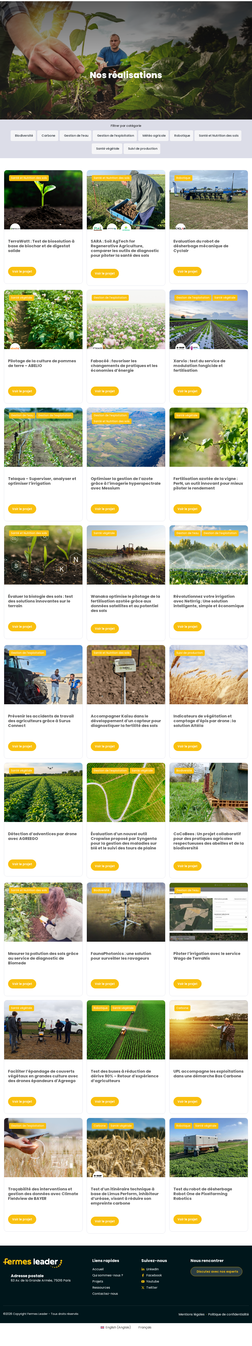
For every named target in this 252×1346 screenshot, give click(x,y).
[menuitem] (116, 1327)
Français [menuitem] (144, 1327)
